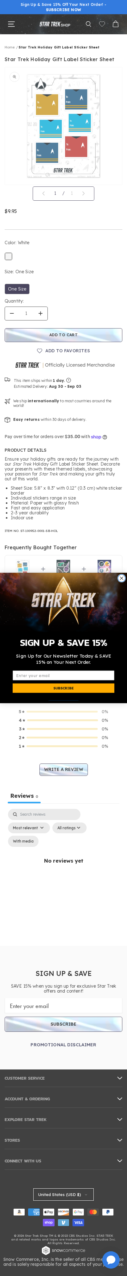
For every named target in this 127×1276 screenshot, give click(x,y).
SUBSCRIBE (63, 688)
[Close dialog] (121, 578)
